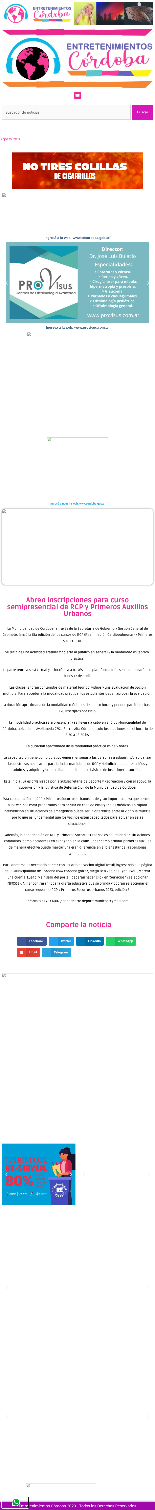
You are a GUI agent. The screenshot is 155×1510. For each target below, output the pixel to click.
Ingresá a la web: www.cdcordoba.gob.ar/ (77, 238)
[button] (77, 95)
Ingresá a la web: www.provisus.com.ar (77, 327)
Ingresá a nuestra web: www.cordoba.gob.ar (78, 503)
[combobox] (66, 112)
